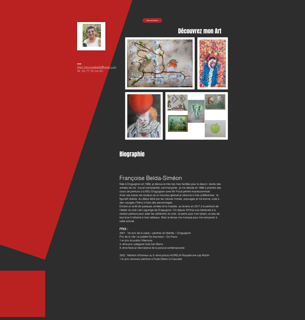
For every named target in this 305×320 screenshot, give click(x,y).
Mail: (80, 67)
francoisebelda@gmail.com (100, 67)
